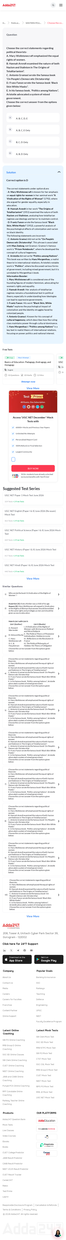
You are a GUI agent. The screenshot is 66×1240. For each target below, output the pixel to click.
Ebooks (6, 1141)
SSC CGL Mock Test (45, 1064)
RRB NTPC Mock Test (46, 1048)
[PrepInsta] (46, 1145)
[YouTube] (31, 950)
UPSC (39, 1010)
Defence (40, 999)
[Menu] (60, 5)
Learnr (6, 1197)
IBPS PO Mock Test (44, 1086)
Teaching (40, 994)
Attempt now (28, 381)
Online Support (9, 1016)
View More (33, 388)
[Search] (53, 5)
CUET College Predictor (13, 1152)
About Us (7, 977)
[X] (11, 950)
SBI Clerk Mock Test (45, 1037)
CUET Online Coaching (13, 1065)
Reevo (5, 1186)
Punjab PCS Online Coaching (16, 1086)
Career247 (8, 1180)
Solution (11, 172)
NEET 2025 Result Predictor (15, 1169)
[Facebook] (25, 950)
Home (5, 23)
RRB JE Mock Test (44, 1092)
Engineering (41, 1005)
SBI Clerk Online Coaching (15, 1060)
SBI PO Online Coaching (14, 1040)
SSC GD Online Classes (13, 1054)
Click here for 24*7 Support (20, 944)
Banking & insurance (45, 977)
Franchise (7, 1005)
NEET (38, 1016)
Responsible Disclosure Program (18, 1205)
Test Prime (7, 1191)
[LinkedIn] (4, 950)
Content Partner (10, 1010)
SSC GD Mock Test (44, 1042)
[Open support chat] (57, 1233)
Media (5, 988)
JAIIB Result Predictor (12, 1158)
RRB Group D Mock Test (47, 1070)
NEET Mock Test (43, 1081)
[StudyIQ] (46, 1137)
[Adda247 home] (9, 5)
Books (5, 1147)
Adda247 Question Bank (14, 1119)
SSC (38, 983)
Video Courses (9, 1136)
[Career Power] (46, 1129)
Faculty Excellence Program (49, 1021)
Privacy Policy (30, 1209)
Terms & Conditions (12, 1209)
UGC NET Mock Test (45, 1097)
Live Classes (8, 1130)
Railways (40, 988)
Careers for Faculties (12, 999)
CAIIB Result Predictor (13, 1163)
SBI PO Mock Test (44, 1053)
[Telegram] (18, 950)
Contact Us (8, 983)
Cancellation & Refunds (46, 1205)
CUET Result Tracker (12, 1174)
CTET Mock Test (43, 1059)
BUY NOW (33, 468)
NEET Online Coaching (13, 1071)
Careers (6, 994)
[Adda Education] (46, 1120)
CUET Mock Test (43, 1075)
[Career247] (46, 1153)
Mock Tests (8, 1125)
